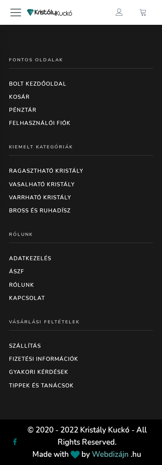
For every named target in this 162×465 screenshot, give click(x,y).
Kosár (19, 97)
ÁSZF (16, 271)
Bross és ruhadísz (40, 210)
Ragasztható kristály (46, 171)
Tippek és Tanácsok (41, 385)
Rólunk (21, 285)
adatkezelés (30, 258)
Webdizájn (110, 454)
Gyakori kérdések (38, 372)
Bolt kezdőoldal (38, 83)
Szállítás (25, 346)
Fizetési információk (43, 359)
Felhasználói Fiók (40, 123)
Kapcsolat (27, 298)
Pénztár (22, 110)
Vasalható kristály (42, 184)
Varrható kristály (40, 197)
